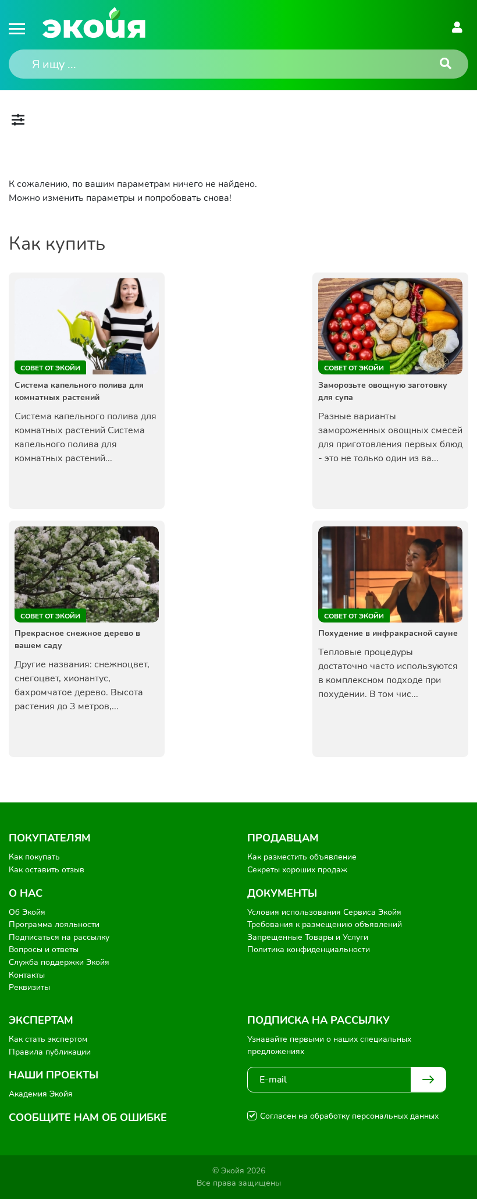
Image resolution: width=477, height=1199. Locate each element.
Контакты (27, 975)
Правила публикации (50, 1051)
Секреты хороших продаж (297, 869)
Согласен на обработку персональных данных (349, 1116)
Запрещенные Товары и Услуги (307, 937)
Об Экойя (27, 912)
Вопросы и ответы (44, 949)
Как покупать (34, 856)
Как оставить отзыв (46, 869)
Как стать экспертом (48, 1039)
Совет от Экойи (50, 368)
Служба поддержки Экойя (59, 962)
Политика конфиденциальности (308, 949)
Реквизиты (29, 987)
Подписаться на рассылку (59, 937)
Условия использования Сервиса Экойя (324, 912)
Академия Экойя (41, 1093)
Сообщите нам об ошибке (88, 1117)
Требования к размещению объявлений (324, 924)
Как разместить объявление (302, 856)
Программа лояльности (54, 924)
